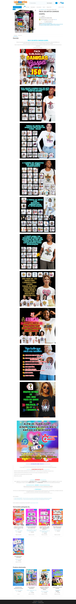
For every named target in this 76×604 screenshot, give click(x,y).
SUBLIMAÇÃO (33, 7)
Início (39, 9)
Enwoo (37, 602)
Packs (47, 23)
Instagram (60, 7)
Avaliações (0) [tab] (20, 35)
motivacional (61, 24)
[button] (35, 10)
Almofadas (28, 590)
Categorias (17, 7)
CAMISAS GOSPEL (53, 24)
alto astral (42, 24)
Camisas (45, 9)
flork (32, 530)
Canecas (16, 530)
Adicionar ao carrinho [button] (18, 534)
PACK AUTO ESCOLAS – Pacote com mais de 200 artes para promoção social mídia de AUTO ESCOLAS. (32, 499)
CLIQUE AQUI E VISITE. (34, 502)
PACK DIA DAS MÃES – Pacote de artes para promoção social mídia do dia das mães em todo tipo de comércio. (33, 498)
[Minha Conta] (58, 3)
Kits (45, 23)
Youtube (63, 7)
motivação (57, 24)
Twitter (61, 7)
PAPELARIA (27, 7)
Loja (23, 7)
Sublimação (42, 9)
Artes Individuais (31, 529)
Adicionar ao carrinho (48, 21)
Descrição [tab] (15, 35)
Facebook (59, 7)
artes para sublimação (47, 24)
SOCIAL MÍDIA (39, 7)
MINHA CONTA (49, 7)
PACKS (44, 7)
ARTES (27, 529)
